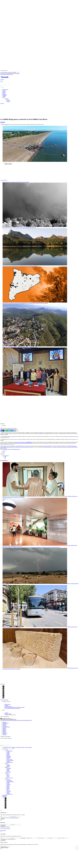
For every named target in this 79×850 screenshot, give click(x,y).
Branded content (9, 762)
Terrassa (8, 793)
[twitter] (5, 457)
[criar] (31, 720)
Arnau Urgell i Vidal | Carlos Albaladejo (22, 182)
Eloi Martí (35, 347)
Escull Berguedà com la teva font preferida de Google (11, 449)
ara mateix (2, 103)
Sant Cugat (9, 791)
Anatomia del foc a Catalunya (10, 182)
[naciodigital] (2, 720)
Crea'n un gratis (3, 830)
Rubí (8, 789)
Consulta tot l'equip (8, 706)
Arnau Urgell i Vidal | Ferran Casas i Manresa (40, 303)
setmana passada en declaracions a (23, 442)
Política (4, 93)
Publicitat (6, 705)
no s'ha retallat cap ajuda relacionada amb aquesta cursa (22, 443)
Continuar (2, 818)
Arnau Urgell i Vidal (32, 227)
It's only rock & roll (10, 760)
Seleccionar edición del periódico (6, 72)
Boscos (4, 182)
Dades (8, 771)
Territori (7, 98)
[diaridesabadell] (8, 720)
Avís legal (6, 712)
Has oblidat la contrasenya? (5, 826)
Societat (4, 90)
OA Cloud (9, 738)
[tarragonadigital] (20, 720)
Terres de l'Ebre (9, 794)
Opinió (4, 97)
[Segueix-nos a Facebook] (3, 686)
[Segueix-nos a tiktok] (3, 696)
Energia (4, 227)
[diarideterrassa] (14, 720)
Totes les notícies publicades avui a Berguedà (12, 708)
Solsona (8, 792)
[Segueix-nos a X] (3, 688)
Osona (8, 787)
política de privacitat (15, 817)
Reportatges (5, 95)
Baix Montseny (9, 780)
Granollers (8, 784)
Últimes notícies (9, 750)
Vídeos (8, 769)
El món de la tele (10, 777)
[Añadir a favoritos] (17, 431)
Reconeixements (7, 704)
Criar (8, 776)
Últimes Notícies (5, 89)
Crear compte (3, 840)
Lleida (8, 785)
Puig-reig (8, 101)
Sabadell (8, 790)
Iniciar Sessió (5, 795)
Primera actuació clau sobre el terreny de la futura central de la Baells (17, 227)
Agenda (4, 92)
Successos (4, 91)
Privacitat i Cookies (8, 713)
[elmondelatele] (27, 720)
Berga (8, 99)
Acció (4, 303)
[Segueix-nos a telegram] (3, 692)
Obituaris (4, 96)
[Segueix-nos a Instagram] (3, 690)
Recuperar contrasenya (4, 847)
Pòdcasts (8, 770)
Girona (8, 783)
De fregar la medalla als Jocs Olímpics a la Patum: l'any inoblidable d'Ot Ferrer (46, 547)
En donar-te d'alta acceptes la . (10, 817)
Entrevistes (4, 94)
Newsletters (8, 73)
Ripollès (8, 788)
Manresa (8, 786)
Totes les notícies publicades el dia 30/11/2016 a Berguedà (14, 707)
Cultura (8, 753)
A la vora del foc (10, 759)
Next (8, 774)
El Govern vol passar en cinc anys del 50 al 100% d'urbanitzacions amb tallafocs (18, 303)
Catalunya (8, 779)
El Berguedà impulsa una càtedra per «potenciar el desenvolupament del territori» (19, 347)
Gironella (8, 100)
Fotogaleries (9, 768)
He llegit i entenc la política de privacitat (8, 839)
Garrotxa (8, 782)
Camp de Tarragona (10, 781)
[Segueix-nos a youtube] (3, 694)
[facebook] (5, 456)
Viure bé (8, 775)
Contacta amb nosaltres (4, 699)
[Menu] (2, 87)
